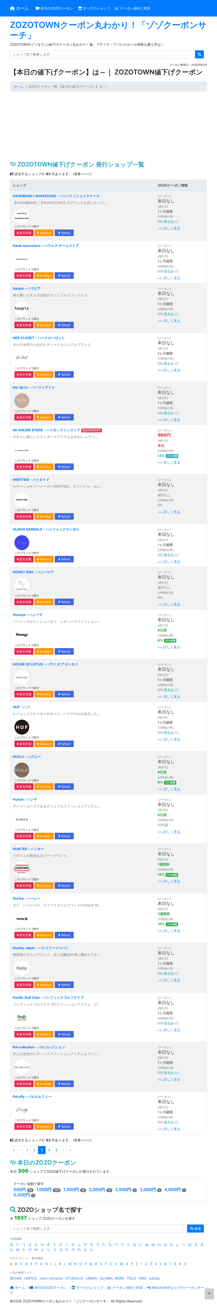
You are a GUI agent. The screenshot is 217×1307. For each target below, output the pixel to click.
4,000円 (172, 1189)
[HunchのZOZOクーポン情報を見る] (21, 819)
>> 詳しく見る (169, 228)
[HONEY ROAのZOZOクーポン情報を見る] (21, 585)
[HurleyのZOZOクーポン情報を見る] (21, 918)
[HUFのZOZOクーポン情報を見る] (21, 727)
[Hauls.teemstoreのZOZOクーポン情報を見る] (21, 258)
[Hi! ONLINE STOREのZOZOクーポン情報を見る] (21, 450)
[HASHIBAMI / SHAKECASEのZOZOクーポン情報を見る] (21, 216)
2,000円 (97, 1189)
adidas (154, 1278)
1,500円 (71, 1189)
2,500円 (123, 1189)
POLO (131, 1278)
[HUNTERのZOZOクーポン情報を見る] (21, 869)
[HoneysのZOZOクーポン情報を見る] (21, 634)
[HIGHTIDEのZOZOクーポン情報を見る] (21, 499)
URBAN (91, 1278)
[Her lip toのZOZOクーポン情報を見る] (21, 400)
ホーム (22, 8)
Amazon (45, 233)
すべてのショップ (96, 8)
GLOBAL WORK (112, 1278)
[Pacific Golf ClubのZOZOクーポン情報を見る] (21, 1017)
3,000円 (148, 1189)
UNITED (30, 1278)
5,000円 (22, 1194)
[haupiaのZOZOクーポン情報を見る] (21, 308)
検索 (197, 1228)
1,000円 (44, 1189)
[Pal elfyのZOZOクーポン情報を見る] (21, 1110)
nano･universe (51, 1278)
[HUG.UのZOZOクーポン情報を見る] (21, 769)
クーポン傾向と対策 (134, 8)
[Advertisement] (108, 126)
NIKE (142, 1278)
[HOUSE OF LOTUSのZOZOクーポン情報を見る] (21, 677)
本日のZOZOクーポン (56, 8)
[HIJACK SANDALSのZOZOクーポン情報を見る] (21, 542)
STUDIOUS (74, 1278)
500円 (20, 1189)
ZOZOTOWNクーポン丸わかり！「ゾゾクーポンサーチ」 (108, 30)
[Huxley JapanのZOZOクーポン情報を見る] (21, 968)
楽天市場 (24, 233)
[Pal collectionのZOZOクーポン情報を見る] (21, 1067)
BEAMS (16, 1278)
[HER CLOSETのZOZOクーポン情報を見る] (21, 358)
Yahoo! (65, 233)
